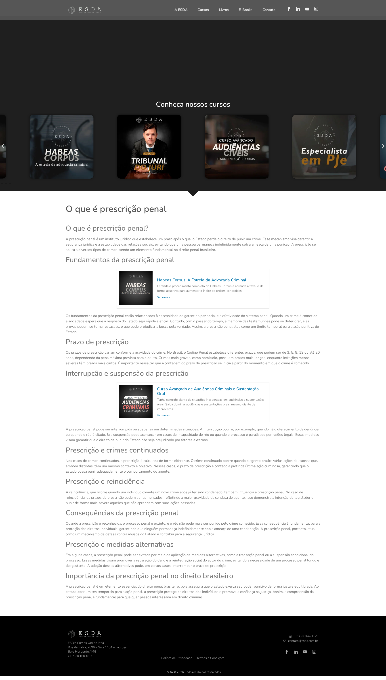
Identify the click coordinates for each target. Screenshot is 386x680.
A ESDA (181, 9)
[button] (3, 146)
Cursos (203, 9)
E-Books (245, 9)
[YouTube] (307, 9)
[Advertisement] (193, 63)
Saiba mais (163, 297)
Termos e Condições (210, 658)
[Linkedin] (298, 9)
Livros (224, 9)
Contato (268, 9)
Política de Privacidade (176, 658)
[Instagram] (316, 9)
